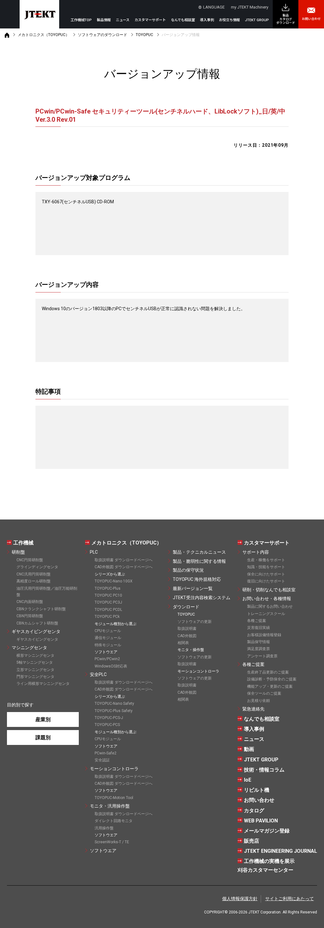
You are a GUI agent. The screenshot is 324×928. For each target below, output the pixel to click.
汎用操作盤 (104, 828)
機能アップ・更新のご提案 (270, 686)
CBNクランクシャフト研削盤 (41, 609)
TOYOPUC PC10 (108, 595)
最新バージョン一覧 (193, 588)
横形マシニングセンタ (35, 655)
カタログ (254, 811)
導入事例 (207, 20)
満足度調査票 (258, 649)
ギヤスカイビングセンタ (36, 631)
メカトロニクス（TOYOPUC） (43, 35)
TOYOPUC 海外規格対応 (197, 579)
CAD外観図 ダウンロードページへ (124, 567)
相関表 (183, 643)
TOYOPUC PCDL (108, 609)
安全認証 (102, 760)
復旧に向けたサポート (266, 581)
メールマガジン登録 (267, 831)
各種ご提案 (256, 620)
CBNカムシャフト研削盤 (37, 623)
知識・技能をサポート (266, 567)
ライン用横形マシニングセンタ (43, 683)
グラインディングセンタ (37, 567)
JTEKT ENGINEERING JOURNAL (280, 851)
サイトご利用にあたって (289, 898)
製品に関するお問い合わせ (270, 606)
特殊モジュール (108, 645)
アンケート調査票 (262, 656)
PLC (94, 552)
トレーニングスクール (266, 613)
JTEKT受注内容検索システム (201, 597)
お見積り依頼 (258, 700)
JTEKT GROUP (257, 20)
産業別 (43, 719)
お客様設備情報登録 (264, 635)
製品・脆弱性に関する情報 (199, 561)
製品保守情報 (258, 642)
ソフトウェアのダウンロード (102, 35)
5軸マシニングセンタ (34, 662)
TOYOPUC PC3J (108, 602)
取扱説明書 (187, 628)
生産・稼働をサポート (266, 560)
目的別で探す (20, 704)
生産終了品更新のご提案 (268, 672)
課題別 (43, 737)
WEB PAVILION (261, 821)
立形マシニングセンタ (35, 669)
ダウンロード (186, 606)
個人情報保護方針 (240, 898)
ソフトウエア (103, 850)
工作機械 (23, 543)
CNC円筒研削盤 (29, 560)
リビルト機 (256, 790)
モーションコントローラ (114, 768)
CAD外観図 (187, 636)
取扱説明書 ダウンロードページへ (124, 560)
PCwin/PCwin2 (107, 659)
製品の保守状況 (188, 570)
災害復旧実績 (258, 627)
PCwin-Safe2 (105, 753)
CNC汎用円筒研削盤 (33, 574)
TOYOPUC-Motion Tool (114, 798)
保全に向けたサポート (266, 574)
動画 (249, 749)
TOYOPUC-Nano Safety (114, 703)
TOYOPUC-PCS (107, 724)
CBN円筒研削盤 (29, 616)
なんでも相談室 (183, 20)
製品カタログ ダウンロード (285, 19)
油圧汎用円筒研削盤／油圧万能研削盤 (46, 591)
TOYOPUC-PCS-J (109, 718)
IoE (247, 780)
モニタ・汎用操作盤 (110, 805)
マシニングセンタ (29, 647)
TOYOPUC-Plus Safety (114, 711)
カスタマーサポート (267, 543)
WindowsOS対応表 (111, 666)
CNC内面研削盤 (29, 601)
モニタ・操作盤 (191, 650)
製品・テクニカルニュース (199, 552)
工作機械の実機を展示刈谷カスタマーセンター (266, 865)
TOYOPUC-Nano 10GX (114, 581)
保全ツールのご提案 (264, 693)
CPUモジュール (108, 631)
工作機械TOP (81, 20)
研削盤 (18, 552)
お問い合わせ (311, 19)
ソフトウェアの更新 (195, 621)
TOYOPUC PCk (107, 616)
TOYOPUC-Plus (108, 588)
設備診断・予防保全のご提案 (271, 679)
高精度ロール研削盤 (33, 581)
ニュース (122, 20)
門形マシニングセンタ (35, 676)
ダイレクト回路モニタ (114, 821)
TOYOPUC (144, 35)
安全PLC (98, 674)
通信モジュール (108, 638)
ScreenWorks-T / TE (112, 842)
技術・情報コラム (264, 770)
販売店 (251, 841)
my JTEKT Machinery (249, 7)
